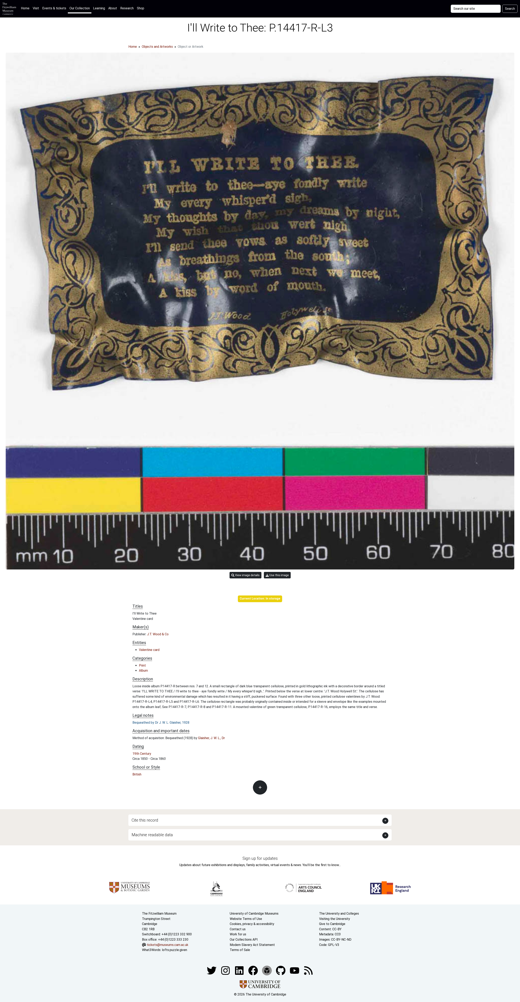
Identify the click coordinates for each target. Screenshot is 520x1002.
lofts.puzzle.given (174, 950)
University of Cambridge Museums (254, 913)
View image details (247, 575)
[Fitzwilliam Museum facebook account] (240, 970)
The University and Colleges (339, 913)
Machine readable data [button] (152, 834)
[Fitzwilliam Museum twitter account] (212, 970)
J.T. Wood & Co (158, 634)
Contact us (238, 929)
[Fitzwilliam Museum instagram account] (226, 970)
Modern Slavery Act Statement (252, 945)
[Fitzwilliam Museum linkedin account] (253, 970)
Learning (99, 8)
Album (143, 670)
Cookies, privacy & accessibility (252, 924)
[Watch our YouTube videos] (295, 970)
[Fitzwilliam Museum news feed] (308, 970)
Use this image (279, 575)
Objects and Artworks (157, 47)
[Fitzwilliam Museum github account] (281, 970)
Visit (36, 8)
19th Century (141, 754)
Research (127, 8)
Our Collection (79, 8)
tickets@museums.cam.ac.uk (167, 945)
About (112, 8)
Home (26, 8)
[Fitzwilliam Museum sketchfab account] (267, 970)
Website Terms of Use (246, 919)
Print (142, 665)
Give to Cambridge (332, 924)
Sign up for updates (260, 858)
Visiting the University (334, 919)
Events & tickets (54, 8)
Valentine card (149, 650)
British (136, 774)
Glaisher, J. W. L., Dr (211, 738)
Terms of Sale (240, 950)
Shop (140, 8)
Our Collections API (244, 939)
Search (510, 9)
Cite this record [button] (145, 820)
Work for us (238, 934)
